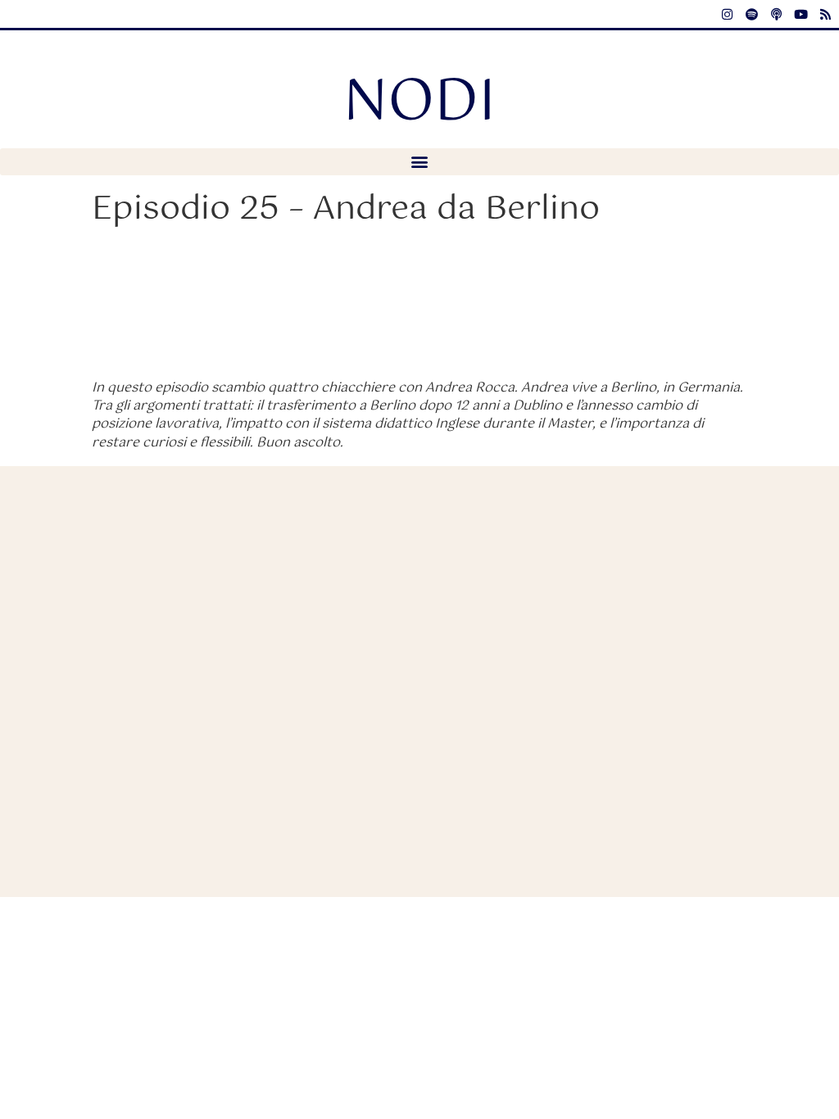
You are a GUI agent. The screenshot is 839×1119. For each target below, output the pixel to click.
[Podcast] (776, 14)
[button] (419, 161)
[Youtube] (800, 14)
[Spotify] (751, 14)
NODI (419, 103)
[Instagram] (726, 14)
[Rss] (825, 14)
